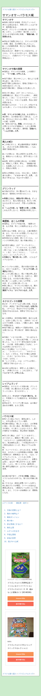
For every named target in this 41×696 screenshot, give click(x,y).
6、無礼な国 (9, 527)
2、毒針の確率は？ (11, 514)
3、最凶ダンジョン (11, 517)
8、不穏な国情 (10, 534)
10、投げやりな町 (11, 541)
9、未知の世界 (10, 538)
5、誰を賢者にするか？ (13, 524)
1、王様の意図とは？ (12, 510)
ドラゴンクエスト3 (25, 9)
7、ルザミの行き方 (11, 531)
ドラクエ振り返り (10, 9)
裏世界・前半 (21, 503)
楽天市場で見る (20, 604)
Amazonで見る (20, 598)
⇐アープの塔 (8, 503)
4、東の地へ (9, 521)
